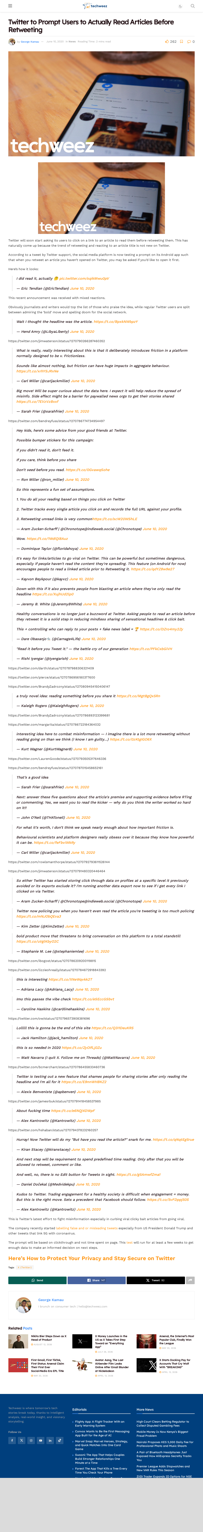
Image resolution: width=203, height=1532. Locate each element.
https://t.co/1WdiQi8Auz (47, 538)
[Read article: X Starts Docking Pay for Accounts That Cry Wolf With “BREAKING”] (146, 1365)
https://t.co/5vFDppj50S (168, 1199)
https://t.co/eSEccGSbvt (93, 999)
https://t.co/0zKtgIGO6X (130, 739)
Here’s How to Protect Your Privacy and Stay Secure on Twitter (91, 1258)
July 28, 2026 (105, 1352)
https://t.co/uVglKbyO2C (37, 941)
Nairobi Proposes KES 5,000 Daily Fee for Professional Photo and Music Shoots (165, 1444)
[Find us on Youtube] (40, 1440)
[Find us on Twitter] (21, 1440)
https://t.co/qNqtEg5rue (173, 1139)
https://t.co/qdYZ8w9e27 (152, 569)
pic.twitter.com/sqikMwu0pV (84, 278)
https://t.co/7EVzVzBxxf (37, 401)
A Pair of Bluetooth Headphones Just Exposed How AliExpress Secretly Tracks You (164, 1456)
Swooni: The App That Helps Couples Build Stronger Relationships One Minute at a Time (99, 1458)
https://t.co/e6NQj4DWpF (73, 1111)
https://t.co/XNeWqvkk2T (70, 979)
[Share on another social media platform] (190, 1280)
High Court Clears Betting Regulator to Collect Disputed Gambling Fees (163, 1423)
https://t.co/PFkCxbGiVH (150, 649)
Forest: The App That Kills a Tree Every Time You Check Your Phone (101, 1470)
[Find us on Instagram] (31, 1440)
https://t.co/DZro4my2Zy (161, 629)
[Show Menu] (10, 6)
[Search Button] (193, 6)
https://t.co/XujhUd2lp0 (52, 594)
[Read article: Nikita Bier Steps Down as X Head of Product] (18, 1341)
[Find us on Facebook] (12, 1440)
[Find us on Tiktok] (59, 1440)
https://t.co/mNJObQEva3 (38, 916)
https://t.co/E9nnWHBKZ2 (83, 1082)
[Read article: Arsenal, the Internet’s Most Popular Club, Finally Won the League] (146, 1341)
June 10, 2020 (55, 41)
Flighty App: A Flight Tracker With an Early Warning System (99, 1423)
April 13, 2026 (105, 1375)
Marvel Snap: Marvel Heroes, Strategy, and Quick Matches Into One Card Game (101, 1445)
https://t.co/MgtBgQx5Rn (138, 696)
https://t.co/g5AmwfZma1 (138, 1174)
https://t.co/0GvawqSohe (87, 470)
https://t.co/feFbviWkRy (54, 842)
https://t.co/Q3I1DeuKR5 (112, 1028)
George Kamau (30, 41)
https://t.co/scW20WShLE (114, 519)
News (72, 41)
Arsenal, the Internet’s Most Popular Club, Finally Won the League (176, 1339)
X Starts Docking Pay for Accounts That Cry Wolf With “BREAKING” (174, 1363)
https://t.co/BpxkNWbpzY (116, 321)
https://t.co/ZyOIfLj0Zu (82, 1047)
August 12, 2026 (42, 1344)
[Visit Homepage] (95, 6)
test (129, 1242)
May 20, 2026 (168, 1348)
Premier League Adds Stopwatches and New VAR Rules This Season (163, 1468)
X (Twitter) (25, 1267)
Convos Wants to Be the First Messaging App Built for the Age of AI (102, 1433)
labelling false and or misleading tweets (87, 1228)
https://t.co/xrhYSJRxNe (37, 371)
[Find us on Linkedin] (50, 1440)
